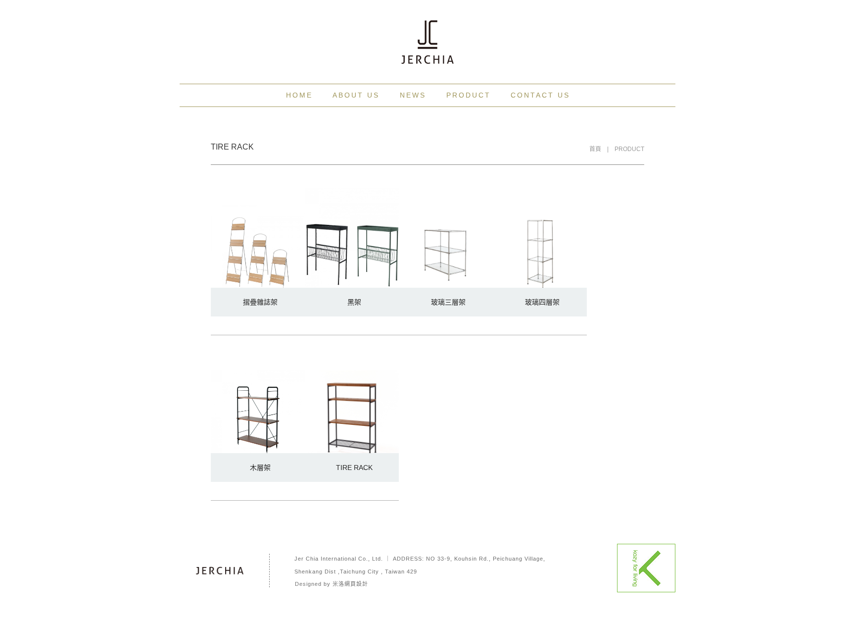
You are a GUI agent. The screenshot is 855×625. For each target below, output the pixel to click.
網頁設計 (356, 584)
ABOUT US (356, 95)
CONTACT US (540, 95)
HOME (299, 95)
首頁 (595, 149)
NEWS (413, 95)
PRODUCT (468, 95)
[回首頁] (427, 42)
